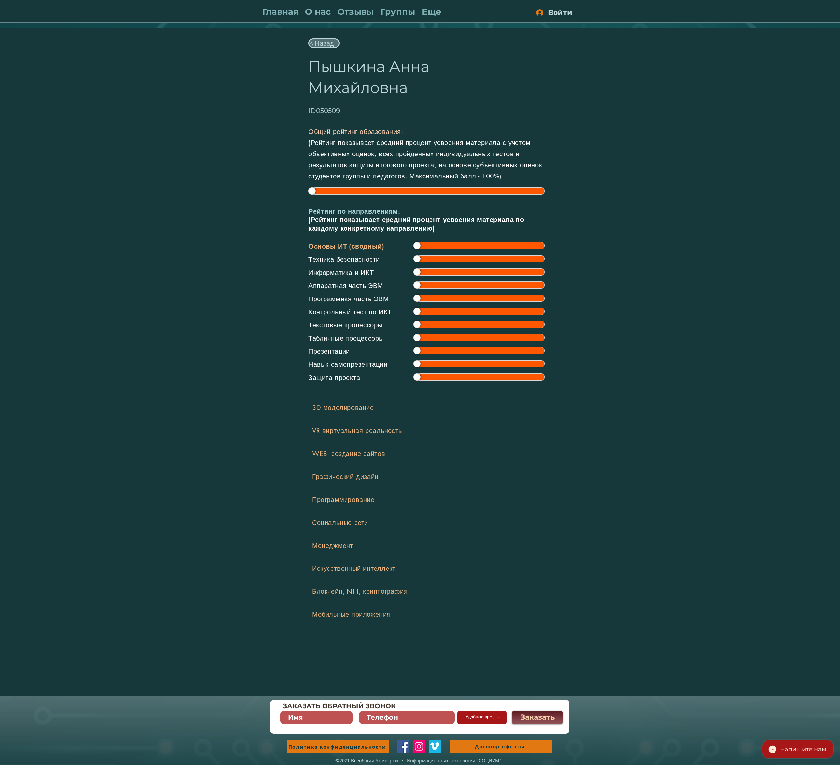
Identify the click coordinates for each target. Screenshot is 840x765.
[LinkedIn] (435, 746)
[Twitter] (419, 746)
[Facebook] (403, 746)
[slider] (312, 191)
